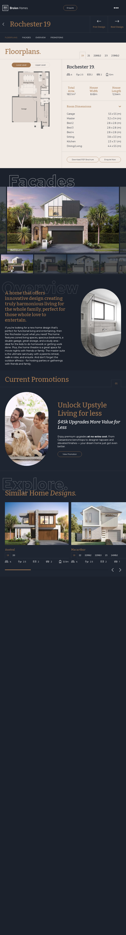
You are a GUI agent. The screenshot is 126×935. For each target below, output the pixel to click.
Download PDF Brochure (83, 159)
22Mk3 (98, 555)
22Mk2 (88, 555)
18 (8, 555)
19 (82, 55)
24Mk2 (114, 555)
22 (80, 555)
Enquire (70, 8)
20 (14, 555)
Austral (10, 549)
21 (88, 55)
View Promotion (70, 454)
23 (106, 55)
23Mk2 (115, 55)
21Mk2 (97, 55)
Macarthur (78, 549)
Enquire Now (110, 159)
